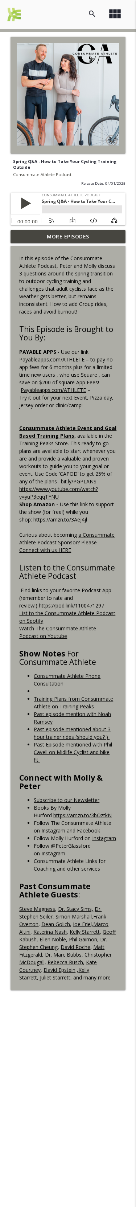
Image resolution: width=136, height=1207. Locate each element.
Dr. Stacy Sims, (75, 908)
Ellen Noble (53, 939)
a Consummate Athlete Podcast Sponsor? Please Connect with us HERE (67, 542)
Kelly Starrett (85, 931)
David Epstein (59, 969)
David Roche (75, 947)
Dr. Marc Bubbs (63, 954)
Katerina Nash (50, 931)
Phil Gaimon (83, 939)
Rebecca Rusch (65, 962)
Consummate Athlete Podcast (42, 174)
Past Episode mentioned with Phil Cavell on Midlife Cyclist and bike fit (73, 752)
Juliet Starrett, (56, 977)
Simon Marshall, (74, 916)
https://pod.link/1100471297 (71, 605)
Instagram (53, 830)
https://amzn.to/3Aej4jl (60, 519)
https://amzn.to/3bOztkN (82, 815)
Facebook (88, 830)
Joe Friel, (83, 924)
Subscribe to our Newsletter (66, 800)
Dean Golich (55, 924)
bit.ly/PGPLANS (78, 481)
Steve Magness (37, 908)
